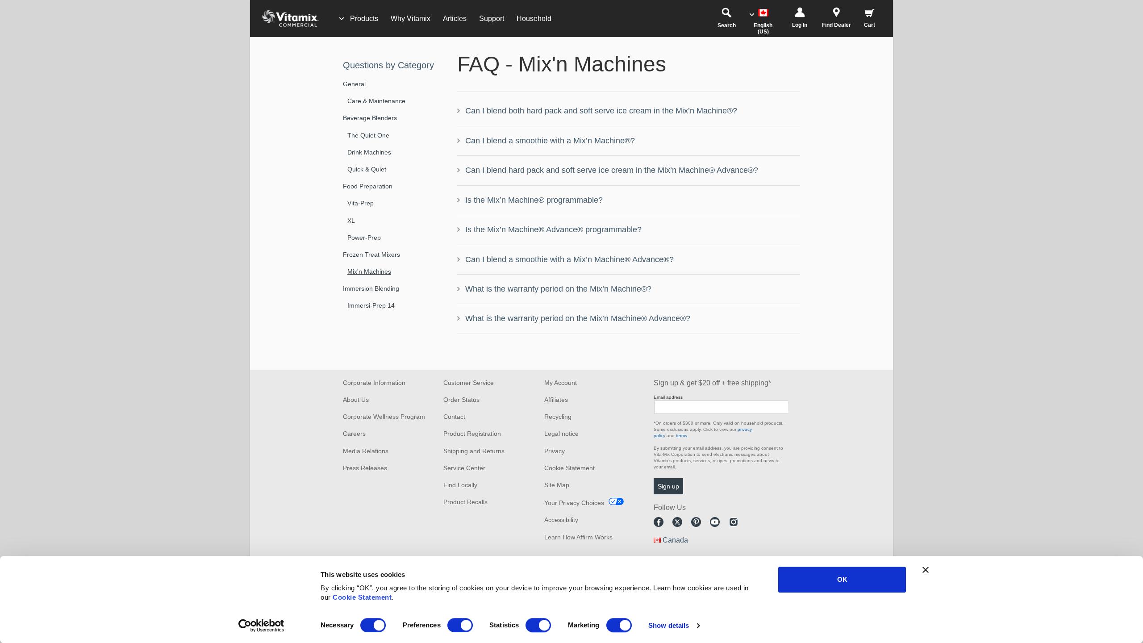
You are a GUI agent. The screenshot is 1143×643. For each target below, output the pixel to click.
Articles (455, 18)
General (354, 84)
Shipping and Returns (474, 451)
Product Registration (472, 433)
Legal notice (561, 433)
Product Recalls (465, 501)
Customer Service (468, 382)
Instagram (733, 522)
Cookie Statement (362, 597)
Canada (675, 540)
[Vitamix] (285, 18)
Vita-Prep (360, 203)
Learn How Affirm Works (578, 537)
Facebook (658, 522)
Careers (354, 433)
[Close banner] (925, 570)
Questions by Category (388, 65)
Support (491, 18)
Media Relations (365, 451)
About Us (356, 399)
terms (681, 435)
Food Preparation (367, 186)
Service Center (464, 468)
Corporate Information (374, 382)
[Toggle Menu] (341, 19)
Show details (668, 625)
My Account (560, 382)
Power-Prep (364, 237)
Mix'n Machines (369, 271)
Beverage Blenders (370, 117)
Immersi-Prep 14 (371, 305)
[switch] (460, 625)
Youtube (715, 522)
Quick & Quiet (366, 169)
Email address (668, 397)
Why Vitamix (410, 18)
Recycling (558, 416)
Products (364, 18)
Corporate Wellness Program (384, 416)
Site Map (556, 485)
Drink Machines (369, 152)
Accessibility (561, 519)
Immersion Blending (371, 288)
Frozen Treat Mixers (371, 254)
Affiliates (556, 399)
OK (842, 579)
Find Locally (460, 485)
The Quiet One (368, 135)
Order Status (461, 399)
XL (351, 220)
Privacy (554, 451)
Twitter (677, 522)
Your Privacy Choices (574, 502)
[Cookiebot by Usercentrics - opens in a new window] (261, 625)
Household (534, 18)
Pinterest (696, 522)
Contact (454, 416)
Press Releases (365, 468)
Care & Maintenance (376, 100)
